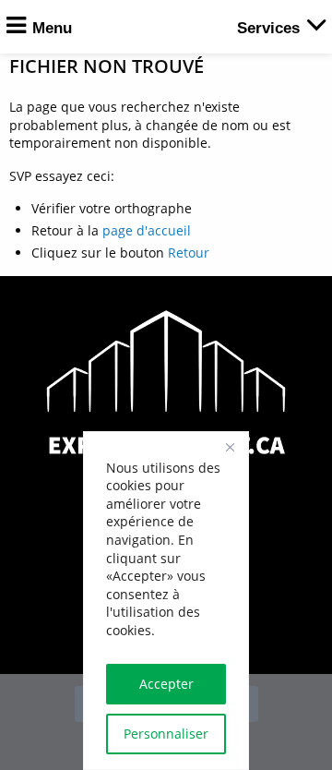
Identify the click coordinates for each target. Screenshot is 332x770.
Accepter (166, 683)
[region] (166, 600)
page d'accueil (146, 230)
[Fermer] (230, 447)
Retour (188, 252)
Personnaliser (166, 733)
